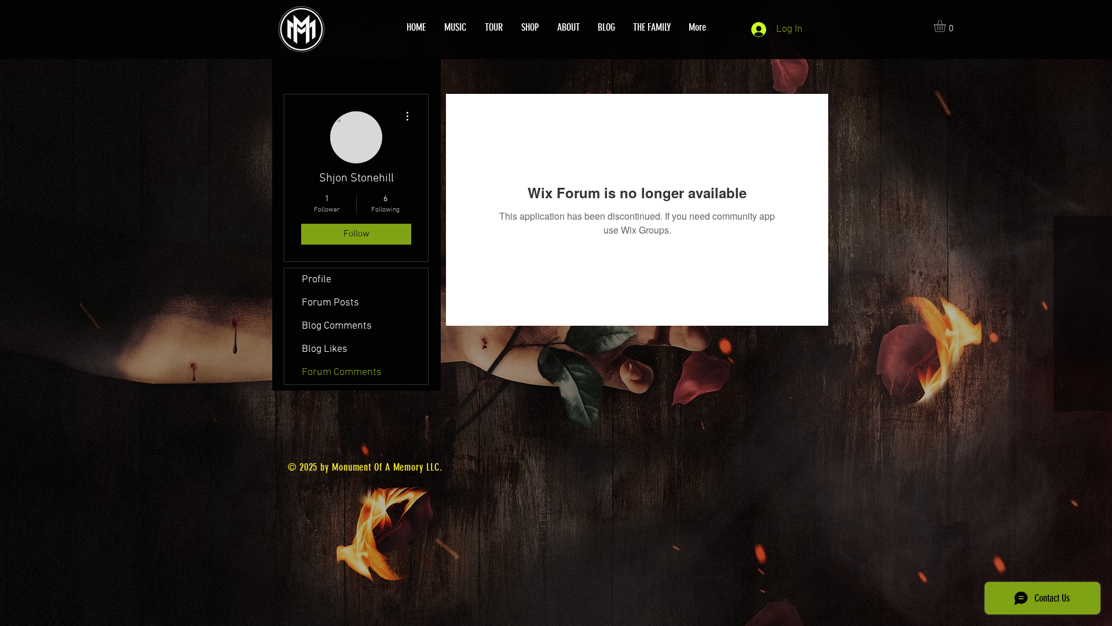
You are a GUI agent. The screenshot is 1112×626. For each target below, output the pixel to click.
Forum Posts (330, 303)
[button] (947, 26)
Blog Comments (337, 326)
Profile (316, 280)
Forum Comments (342, 372)
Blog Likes (325, 349)
